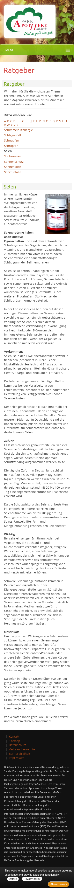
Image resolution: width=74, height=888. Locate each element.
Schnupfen (11, 140)
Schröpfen (11, 146)
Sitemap (14, 741)
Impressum (16, 758)
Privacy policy (32, 878)
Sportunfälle (12, 172)
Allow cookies (58, 884)
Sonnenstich (12, 167)
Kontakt (14, 736)
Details (13, 878)
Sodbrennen (12, 156)
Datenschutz (17, 745)
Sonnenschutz (14, 162)
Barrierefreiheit (19, 754)
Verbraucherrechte (22, 749)
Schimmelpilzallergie (18, 130)
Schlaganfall (12, 135)
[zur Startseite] (28, 19)
